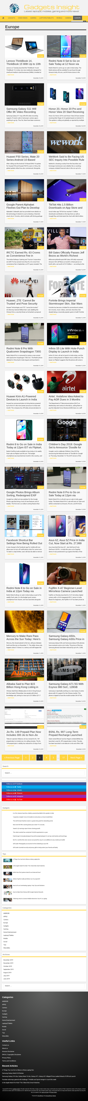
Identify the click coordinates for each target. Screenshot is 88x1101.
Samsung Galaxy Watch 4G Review (13, 1073)
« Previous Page (12, 757)
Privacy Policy (6, 1058)
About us (5, 1048)
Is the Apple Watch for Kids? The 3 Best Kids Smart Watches (21, 1082)
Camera (68, 18)
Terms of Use (45, 1092)
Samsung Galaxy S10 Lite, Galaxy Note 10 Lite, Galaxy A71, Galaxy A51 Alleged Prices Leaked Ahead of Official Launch (39, 1076)
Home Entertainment (9, 932)
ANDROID (6, 913)
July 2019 (6, 975)
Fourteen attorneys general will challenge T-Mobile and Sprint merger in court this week (29, 1079)
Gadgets (11, 18)
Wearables (6, 948)
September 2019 (8, 969)
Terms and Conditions (9, 1061)
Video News (22, 18)
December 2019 (8, 960)
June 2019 (6, 979)
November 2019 (8, 963)
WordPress (40, 1095)
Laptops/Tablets (46, 18)
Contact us (5, 1045)
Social (5, 941)
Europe (78, 18)
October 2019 (7, 966)
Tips (4, 945)
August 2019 (7, 972)
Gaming (33, 18)
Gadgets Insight (52, 7)
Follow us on (14, 784)
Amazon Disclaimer (8, 1051)
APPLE (5, 916)
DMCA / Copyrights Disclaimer (11, 1054)
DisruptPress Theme (51, 1095)
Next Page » (76, 757)
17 (63, 757)
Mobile (59, 18)
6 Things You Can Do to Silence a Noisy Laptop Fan (18, 1070)
